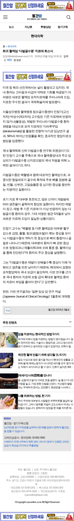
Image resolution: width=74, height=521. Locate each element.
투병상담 (46, 26)
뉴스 (11, 26)
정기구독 (63, 26)
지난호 (28, 26)
